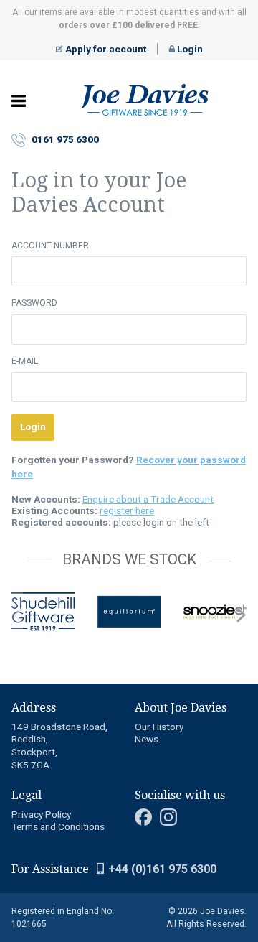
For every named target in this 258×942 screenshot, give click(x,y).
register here (127, 510)
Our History (159, 726)
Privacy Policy (41, 814)
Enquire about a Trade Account (148, 499)
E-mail (24, 361)
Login (189, 49)
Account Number (50, 246)
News (146, 739)
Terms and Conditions (58, 826)
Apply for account (104, 49)
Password (34, 303)
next (241, 615)
